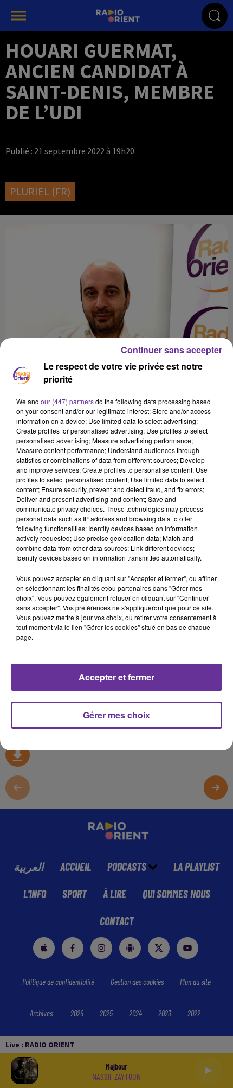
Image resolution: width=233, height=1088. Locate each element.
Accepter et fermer (116, 677)
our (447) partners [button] (67, 401)
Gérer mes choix (116, 715)
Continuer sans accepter (171, 349)
